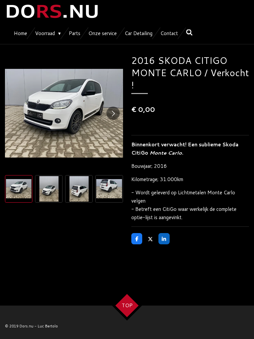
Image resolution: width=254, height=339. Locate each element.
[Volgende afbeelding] (113, 113)
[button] (18, 189)
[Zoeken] (189, 32)
